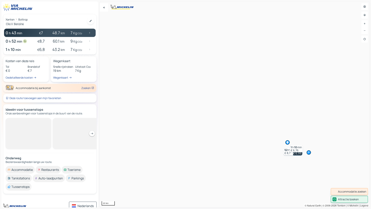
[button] (288, 151)
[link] (349, 191)
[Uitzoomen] (364, 30)
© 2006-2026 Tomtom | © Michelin (340, 205)
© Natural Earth (313, 205)
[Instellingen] (364, 15)
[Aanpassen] (90, 20)
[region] (234, 104)
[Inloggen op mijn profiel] (364, 6)
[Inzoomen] (364, 23)
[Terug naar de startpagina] (18, 7)
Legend (364, 205)
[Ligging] (364, 39)
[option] (20, 170)
